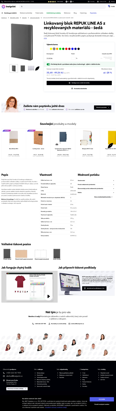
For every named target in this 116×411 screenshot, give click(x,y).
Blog (75, 13)
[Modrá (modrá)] (72, 49)
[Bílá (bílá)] (48, 49)
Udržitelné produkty (54, 13)
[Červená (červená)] (66, 49)
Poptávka (93, 13)
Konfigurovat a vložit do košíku (80, 83)
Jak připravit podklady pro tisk (95, 288)
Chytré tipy (83, 13)
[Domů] (10, 7)
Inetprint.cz (4, 17)
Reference (67, 13)
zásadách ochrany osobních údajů (56, 407)
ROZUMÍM (102, 399)
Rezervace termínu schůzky (16, 388)
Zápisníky (24, 17)
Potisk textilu (39, 13)
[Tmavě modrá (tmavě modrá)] (75, 49)
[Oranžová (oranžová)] (57, 49)
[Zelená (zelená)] (63, 49)
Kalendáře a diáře (14, 17)
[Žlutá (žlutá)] (51, 49)
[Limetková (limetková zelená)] (60, 49)
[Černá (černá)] (78, 49)
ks (49, 58)
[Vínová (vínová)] (69, 49)
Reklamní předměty (26, 13)
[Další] (37, 68)
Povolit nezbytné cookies (101, 404)
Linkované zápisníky (35, 17)
